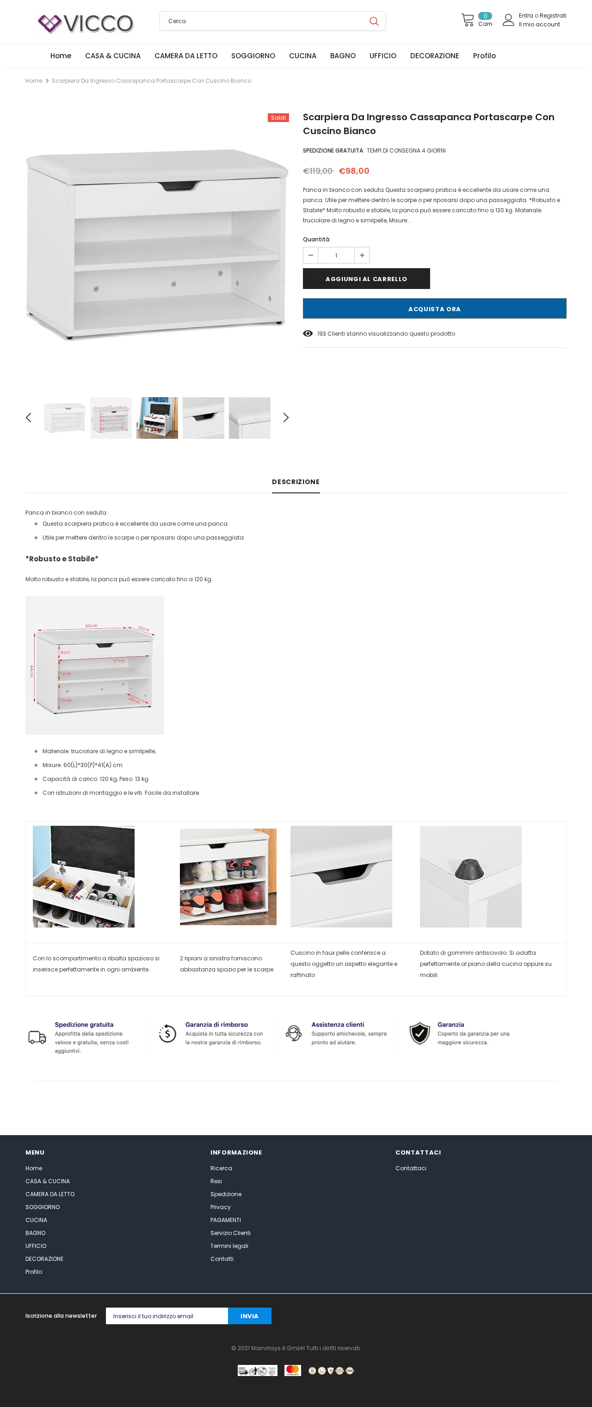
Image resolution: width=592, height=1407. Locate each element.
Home (33, 81)
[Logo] (85, 22)
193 (321, 334)
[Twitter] (431, 1316)
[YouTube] (542, 1316)
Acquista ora (434, 309)
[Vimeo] (560, 1316)
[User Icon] (508, 20)
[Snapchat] (523, 1316)
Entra (527, 15)
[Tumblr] (505, 1316)
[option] (157, 244)
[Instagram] (468, 1316)
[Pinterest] (486, 1316)
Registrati (553, 15)
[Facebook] (412, 1316)
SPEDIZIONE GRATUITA (333, 150)
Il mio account (539, 24)
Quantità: (317, 239)
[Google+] (449, 1316)
